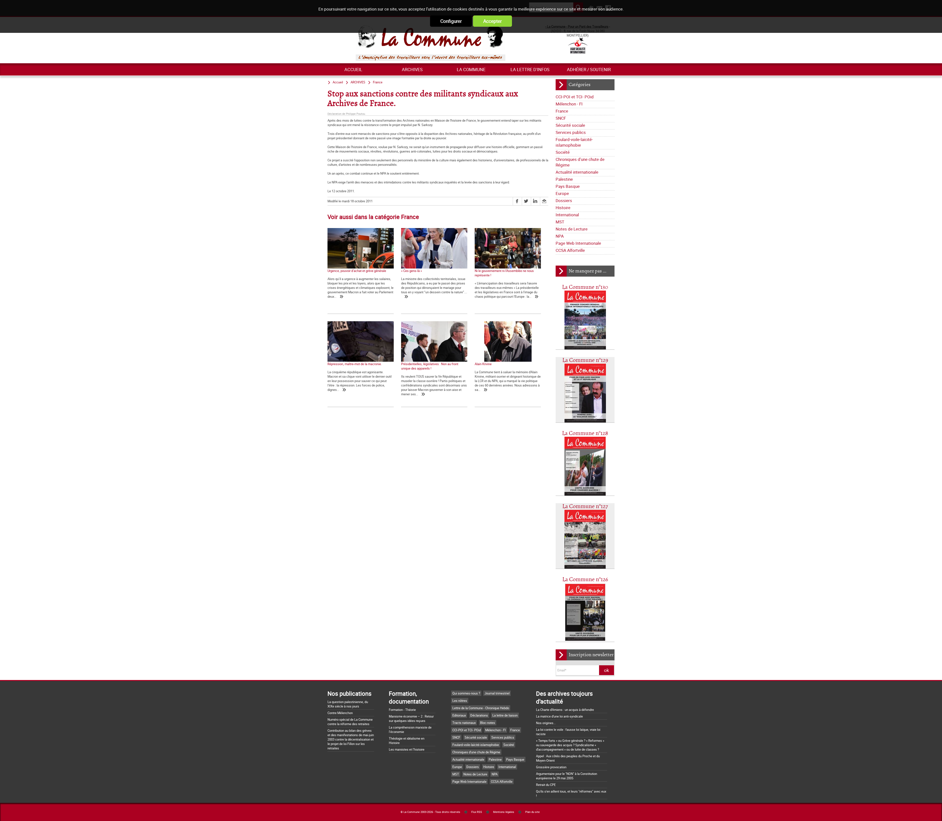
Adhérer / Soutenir (589, 69)
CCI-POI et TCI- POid (575, 97)
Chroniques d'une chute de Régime (580, 162)
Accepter (492, 21)
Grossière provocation (551, 767)
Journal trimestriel (497, 693)
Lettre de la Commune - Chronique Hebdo (480, 708)
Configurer (451, 21)
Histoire (563, 207)
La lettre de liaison (505, 715)
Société (563, 152)
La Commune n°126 (585, 579)
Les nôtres (459, 700)
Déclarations (479, 715)
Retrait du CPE (546, 785)
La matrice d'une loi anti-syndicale (559, 716)
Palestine (564, 179)
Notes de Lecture (572, 229)
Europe (562, 193)
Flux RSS (476, 812)
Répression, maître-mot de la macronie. (354, 364)
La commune (471, 69)
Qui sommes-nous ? (466, 693)
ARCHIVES (412, 69)
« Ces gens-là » (411, 271)
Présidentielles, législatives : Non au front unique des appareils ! (429, 366)
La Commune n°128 (585, 433)
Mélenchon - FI (569, 104)
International (567, 215)
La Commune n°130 (585, 287)
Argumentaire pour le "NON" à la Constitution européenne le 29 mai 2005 (566, 775)
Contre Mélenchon (340, 713)
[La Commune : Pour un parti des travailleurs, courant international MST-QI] (430, 36)
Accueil (353, 69)
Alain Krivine (483, 364)
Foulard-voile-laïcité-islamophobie (574, 142)
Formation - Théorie (402, 709)
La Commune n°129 (585, 360)
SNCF (561, 118)
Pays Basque (568, 186)
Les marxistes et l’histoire (406, 749)
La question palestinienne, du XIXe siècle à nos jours (347, 704)
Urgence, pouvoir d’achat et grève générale (356, 271)
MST (560, 222)
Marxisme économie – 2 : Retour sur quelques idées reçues (411, 718)
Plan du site (532, 812)
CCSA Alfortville (570, 250)
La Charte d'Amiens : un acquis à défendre (565, 709)
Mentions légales (503, 812)
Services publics (571, 132)
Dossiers (564, 200)
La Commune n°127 (585, 506)
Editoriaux (459, 715)
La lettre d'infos (530, 69)
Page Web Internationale (578, 243)
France (562, 111)
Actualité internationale (577, 172)
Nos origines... (546, 723)
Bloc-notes (487, 722)
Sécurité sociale (570, 125)
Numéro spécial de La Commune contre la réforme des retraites (350, 721)
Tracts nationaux (464, 722)
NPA (560, 236)
